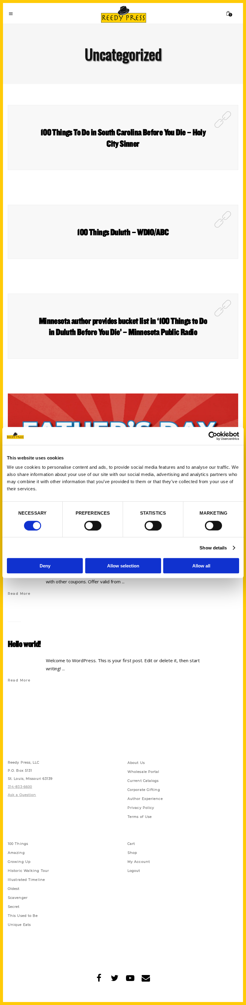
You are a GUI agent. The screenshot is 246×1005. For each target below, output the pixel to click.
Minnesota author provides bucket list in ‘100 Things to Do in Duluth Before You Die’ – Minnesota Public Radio (123, 326)
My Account (139, 862)
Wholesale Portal (144, 772)
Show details (213, 547)
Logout (134, 871)
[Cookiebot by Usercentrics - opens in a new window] (213, 435)
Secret (14, 907)
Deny (45, 565)
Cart (131, 844)
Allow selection (123, 565)
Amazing (16, 853)
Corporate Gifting (144, 790)
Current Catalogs (143, 781)
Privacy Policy (141, 808)
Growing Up (19, 862)
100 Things (18, 844)
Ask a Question (22, 795)
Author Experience (145, 799)
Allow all (201, 565)
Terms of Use (140, 817)
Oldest (14, 889)
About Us (136, 763)
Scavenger (18, 898)
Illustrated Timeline (26, 880)
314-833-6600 (20, 787)
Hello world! (24, 643)
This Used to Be (23, 916)
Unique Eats (19, 925)
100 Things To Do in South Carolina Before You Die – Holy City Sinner (123, 138)
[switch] (92, 525)
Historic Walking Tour (28, 871)
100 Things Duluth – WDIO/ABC (123, 231)
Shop (132, 853)
